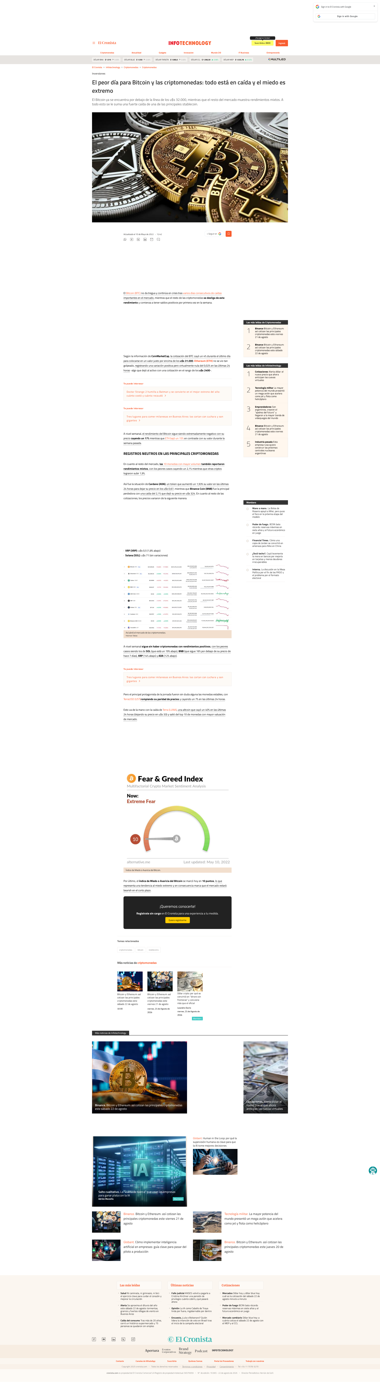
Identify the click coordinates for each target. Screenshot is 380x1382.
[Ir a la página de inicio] (107, 42)
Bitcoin (130, 293)
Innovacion (189, 52)
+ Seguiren (215, 234)
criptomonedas (149, 67)
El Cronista (97, 67)
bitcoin (140, 949)
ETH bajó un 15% (174, 438)
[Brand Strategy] (185, 1351)
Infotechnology (113, 67)
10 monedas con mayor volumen (182, 464)
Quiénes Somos (195, 1361)
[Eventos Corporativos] (169, 1351)
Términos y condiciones (192, 1366)
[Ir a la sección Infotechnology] (190, 43)
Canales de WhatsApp (145, 1361)
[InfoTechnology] (223, 1351)
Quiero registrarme (177, 920)
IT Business (244, 52)
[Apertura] (152, 1351)
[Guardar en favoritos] (229, 234)
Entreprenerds (273, 52)
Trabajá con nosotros (255, 1361)
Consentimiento (227, 1366)
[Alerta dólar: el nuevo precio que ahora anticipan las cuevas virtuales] (265, 1077)
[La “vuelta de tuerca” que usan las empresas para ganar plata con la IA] (139, 1171)
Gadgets (162, 52)
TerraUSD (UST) (132, 699)
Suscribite (171, 1361)
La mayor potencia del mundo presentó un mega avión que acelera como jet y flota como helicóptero (269, 393)
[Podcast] (201, 1351)
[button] (373, 1170)
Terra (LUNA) (170, 710)
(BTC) (138, 293)
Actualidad (136, 52)
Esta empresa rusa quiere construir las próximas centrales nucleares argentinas (266, 447)
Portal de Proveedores (224, 1361)
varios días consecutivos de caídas (202, 293)
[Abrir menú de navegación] (94, 43)
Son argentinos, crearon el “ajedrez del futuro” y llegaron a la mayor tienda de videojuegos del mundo (269, 412)
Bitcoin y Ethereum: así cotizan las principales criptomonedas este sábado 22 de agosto (269, 349)
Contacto (120, 1361)
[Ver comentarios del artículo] (158, 240)
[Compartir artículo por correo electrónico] (151, 240)
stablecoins (154, 949)
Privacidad (211, 1366)
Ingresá (281, 43)
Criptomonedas (107, 52)
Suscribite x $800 (262, 43)
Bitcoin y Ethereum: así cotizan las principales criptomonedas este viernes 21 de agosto (269, 333)
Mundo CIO (216, 52)
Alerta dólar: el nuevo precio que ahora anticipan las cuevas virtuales (269, 376)
